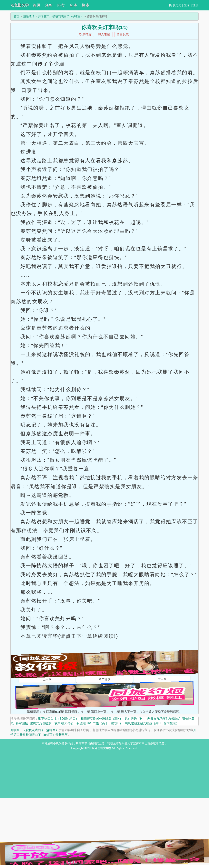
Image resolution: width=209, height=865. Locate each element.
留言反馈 (123, 34)
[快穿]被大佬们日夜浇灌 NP (72, 723)
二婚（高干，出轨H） (108, 723)
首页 (16, 16)
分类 (48, 5)
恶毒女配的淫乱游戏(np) (163, 718)
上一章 (47, 679)
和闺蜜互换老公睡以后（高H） (102, 718)
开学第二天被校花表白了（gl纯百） (60, 16)
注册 (195, 5)
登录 (187, 5)
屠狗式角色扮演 (40, 723)
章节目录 (104, 679)
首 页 (36, 5)
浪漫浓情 (28, 16)
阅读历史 (175, 5)
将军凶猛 (22, 723)
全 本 (73, 5)
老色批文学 (19, 5)
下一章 (162, 679)
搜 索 (85, 5)
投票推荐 (85, 34)
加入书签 (104, 34)
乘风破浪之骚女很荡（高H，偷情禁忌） (152, 723)
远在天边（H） (135, 718)
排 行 (61, 5)
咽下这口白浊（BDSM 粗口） (58, 718)
